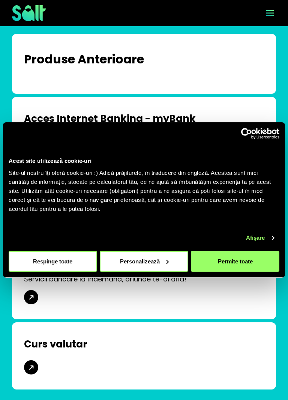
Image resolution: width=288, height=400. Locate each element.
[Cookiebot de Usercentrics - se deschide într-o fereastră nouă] (246, 133)
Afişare (255, 238)
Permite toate (235, 261)
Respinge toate (52, 261)
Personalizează (140, 261)
